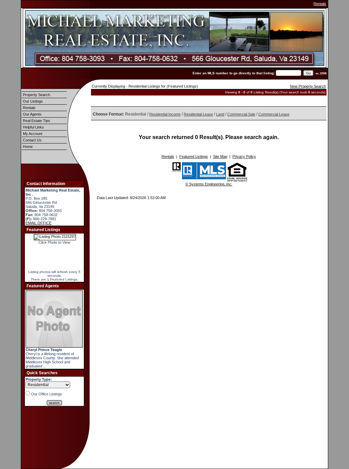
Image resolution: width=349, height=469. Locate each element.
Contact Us (32, 140)
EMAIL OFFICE (38, 223)
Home (28, 147)
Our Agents (32, 114)
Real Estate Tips (36, 121)
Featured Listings (193, 156)
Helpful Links (33, 127)
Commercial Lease (273, 114)
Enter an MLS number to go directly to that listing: (234, 73)
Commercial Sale (241, 114)
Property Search (36, 95)
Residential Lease (198, 114)
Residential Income (165, 114)
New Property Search (308, 86)
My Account (32, 134)
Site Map (220, 156)
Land (220, 114)
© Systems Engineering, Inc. (208, 184)
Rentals (320, 4)
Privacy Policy (244, 156)
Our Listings (33, 101)
